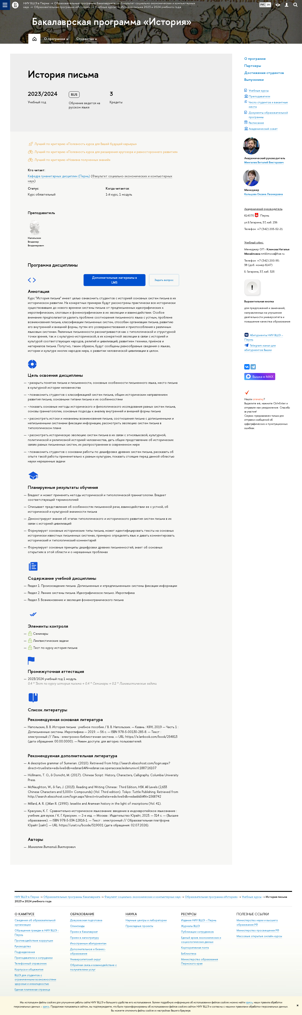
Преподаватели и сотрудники (34, 958)
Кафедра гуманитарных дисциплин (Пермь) (59, 176)
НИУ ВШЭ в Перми (27, 897)
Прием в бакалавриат (84, 932)
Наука (131, 914)
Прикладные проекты (139, 926)
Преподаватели (259, 96)
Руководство (23, 946)
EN (268, 4)
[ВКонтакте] (247, 366)
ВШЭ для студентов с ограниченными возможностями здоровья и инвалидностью (35, 979)
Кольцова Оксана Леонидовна (263, 194)
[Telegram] (253, 366)
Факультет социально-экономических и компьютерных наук (142, 897)
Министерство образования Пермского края (199, 961)
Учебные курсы (259, 90)
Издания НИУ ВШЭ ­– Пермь (198, 920)
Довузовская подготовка (86, 920)
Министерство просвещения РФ (258, 930)
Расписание (256, 123)
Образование (82, 914)
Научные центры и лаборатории (146, 920)
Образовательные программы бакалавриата (71, 897)
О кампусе (25, 914)
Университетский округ (85, 959)
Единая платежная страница (32, 989)
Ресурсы (188, 914)
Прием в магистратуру (84, 938)
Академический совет (263, 129)
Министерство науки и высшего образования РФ (257, 922)
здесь (249, 1002)
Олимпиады (77, 926)
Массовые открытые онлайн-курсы (259, 936)
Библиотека (188, 953)
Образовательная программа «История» (211, 897)
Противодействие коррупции (34, 940)
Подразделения (25, 952)
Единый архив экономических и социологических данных (201, 940)
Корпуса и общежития (29, 969)
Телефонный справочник (31, 963)
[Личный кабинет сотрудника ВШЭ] (286, 5)
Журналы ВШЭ (190, 926)
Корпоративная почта (195, 947)
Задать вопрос (164, 280)
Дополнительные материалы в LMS (114, 279)
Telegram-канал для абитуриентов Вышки (260, 347)
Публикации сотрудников (197, 932)
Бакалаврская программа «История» (112, 21)
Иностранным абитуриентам (88, 943)
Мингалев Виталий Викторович (264, 162)
